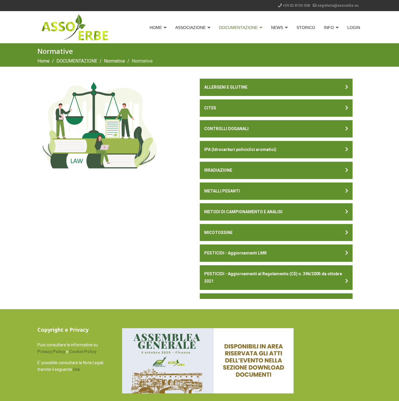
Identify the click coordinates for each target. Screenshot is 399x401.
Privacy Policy (51, 351)
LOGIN (353, 27)
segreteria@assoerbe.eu (338, 5)
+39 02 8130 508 (296, 5)
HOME (156, 27)
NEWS (277, 27)
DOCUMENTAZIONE (238, 27)
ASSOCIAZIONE (190, 27)
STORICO (305, 27)
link (76, 369)
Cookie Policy (82, 351)
